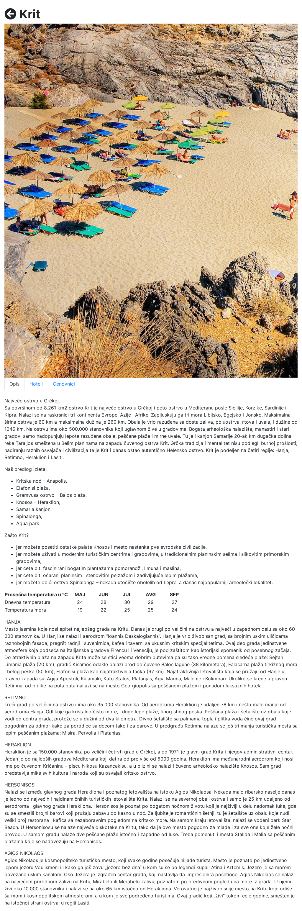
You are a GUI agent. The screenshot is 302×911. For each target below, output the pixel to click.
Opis (14, 384)
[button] (26, 201)
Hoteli (36, 384)
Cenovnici (64, 384)
